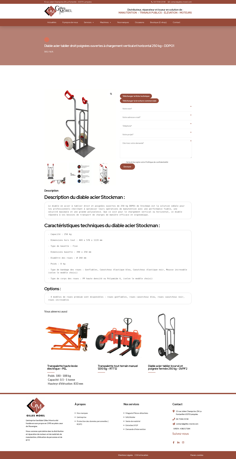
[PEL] (68, 337)
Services (87, 22)
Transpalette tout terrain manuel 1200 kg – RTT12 (118, 367)
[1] (118, 337)
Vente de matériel (132, 421)
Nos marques (123, 22)
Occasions (139, 22)
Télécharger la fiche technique (135, 96)
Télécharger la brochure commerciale (139, 100)
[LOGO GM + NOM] (35, 407)
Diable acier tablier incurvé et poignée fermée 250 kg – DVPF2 (167, 367)
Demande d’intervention (135, 429)
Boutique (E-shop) (158, 22)
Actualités (51, 22)
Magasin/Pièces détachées (136, 413)
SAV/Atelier (130, 417)
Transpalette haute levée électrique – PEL (62, 367)
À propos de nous (70, 22)
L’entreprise (81, 417)
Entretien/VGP (131, 425)
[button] (112, 93)
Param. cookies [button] (196, 455)
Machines (104, 22)
